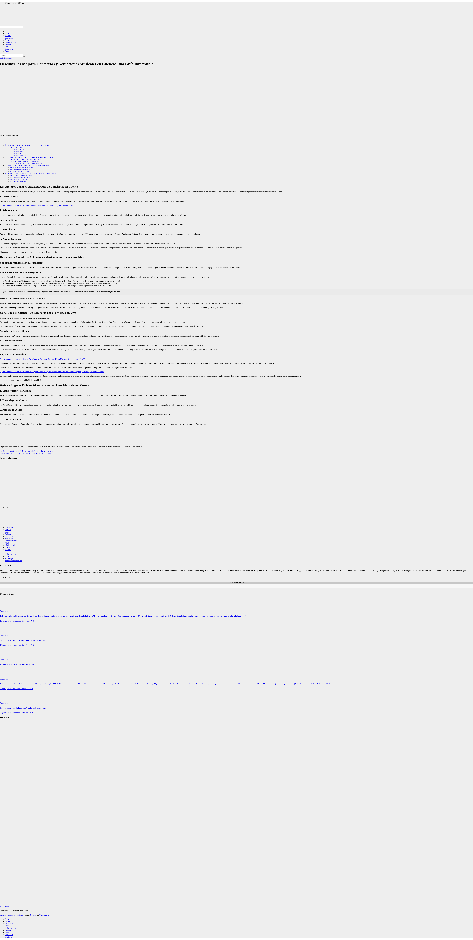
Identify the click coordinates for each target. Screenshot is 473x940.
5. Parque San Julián (19, 155)
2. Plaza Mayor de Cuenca (21, 177)
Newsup (33, 915)
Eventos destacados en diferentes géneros (26, 161)
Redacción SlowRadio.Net (23, 621)
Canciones (9, 49)
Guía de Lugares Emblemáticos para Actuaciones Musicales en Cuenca (31, 173)
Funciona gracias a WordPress (12, 915)
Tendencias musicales (13, 561)
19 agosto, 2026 (6, 621)
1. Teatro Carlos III (19, 147)
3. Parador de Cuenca (20, 179)
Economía (9, 38)
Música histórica (11, 545)
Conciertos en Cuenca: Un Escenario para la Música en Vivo (28, 165)
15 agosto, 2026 (6, 645)
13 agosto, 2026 (6, 664)
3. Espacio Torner (18, 151)
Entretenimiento (6, 58)
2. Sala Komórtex (18, 149)
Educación (9, 538)
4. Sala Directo (17, 153)
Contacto (8, 51)
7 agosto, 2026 (6, 713)
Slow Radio (4, 14)
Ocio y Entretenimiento (14, 552)
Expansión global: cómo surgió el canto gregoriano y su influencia (6, 835)
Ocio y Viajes (10, 42)
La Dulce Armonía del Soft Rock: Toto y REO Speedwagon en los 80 (27, 451)
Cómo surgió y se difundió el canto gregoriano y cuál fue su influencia (6, 735)
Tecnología (9, 558)
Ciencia (8, 530)
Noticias (8, 36)
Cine (7, 47)
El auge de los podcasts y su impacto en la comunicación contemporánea (6, 482)
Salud (7, 40)
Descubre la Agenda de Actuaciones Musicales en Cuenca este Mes (30, 157)
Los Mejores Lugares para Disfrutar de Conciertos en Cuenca (28, 145)
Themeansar (44, 915)
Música (8, 543)
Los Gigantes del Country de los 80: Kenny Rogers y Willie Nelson (26, 453)
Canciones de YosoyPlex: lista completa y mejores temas (23, 640)
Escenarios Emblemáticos (21, 169)
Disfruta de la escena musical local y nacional (28, 163)
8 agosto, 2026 (6, 689)
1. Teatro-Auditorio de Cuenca (23, 175)
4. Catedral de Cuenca (20, 181)
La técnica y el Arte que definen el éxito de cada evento (6, 467)
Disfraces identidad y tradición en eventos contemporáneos (7, 497)
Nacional (8, 547)
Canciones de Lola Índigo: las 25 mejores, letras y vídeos (23, 708)
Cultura (8, 44)
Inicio (7, 33)
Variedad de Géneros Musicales (23, 167)
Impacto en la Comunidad (21, 171)
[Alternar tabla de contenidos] (2, 141)
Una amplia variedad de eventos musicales (27, 159)
